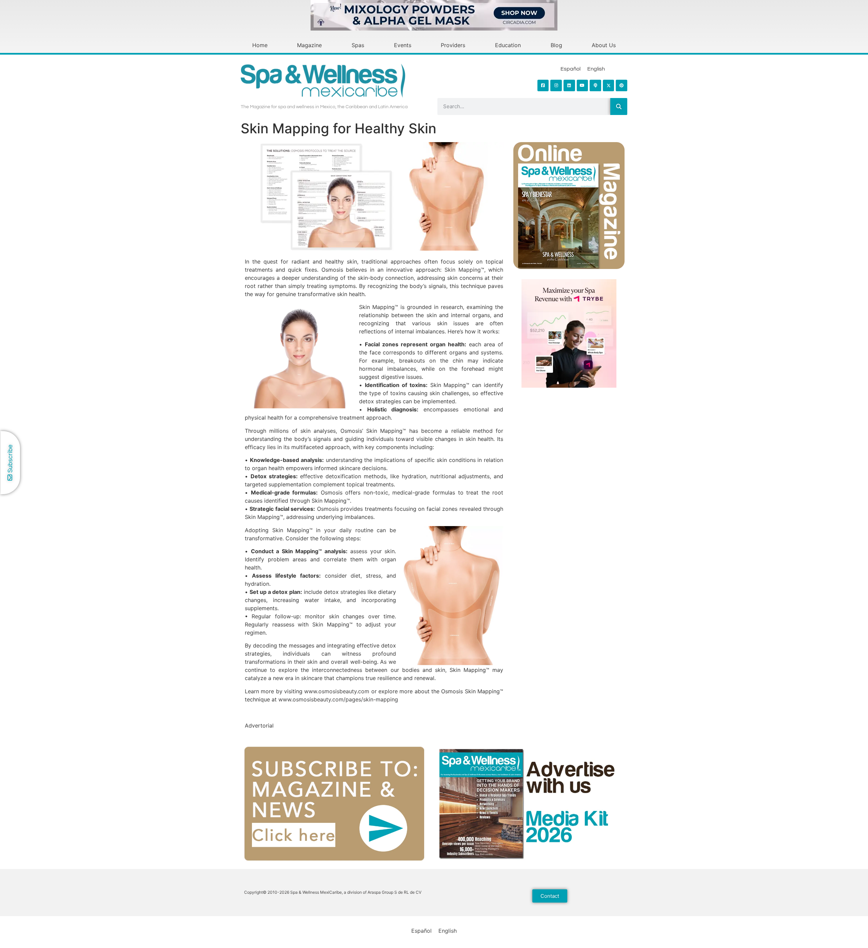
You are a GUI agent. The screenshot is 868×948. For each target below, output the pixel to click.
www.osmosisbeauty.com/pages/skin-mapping (338, 699)
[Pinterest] (621, 85)
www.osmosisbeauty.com (336, 691)
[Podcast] (595, 85)
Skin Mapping (463, 269)
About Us (604, 45)
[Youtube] (582, 85)
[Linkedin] (569, 85)
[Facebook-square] (543, 85)
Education (508, 45)
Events (402, 45)
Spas (358, 45)
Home (260, 45)
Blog (556, 45)
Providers (453, 45)
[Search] (618, 106)
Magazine (309, 45)
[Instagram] (556, 85)
